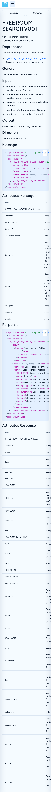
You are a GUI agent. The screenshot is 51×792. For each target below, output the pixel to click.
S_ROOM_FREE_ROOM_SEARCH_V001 (26, 58)
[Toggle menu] (12, 4)
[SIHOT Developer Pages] (5, 4)
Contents (37, 12)
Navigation (13, 12)
